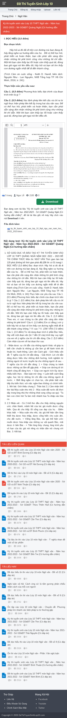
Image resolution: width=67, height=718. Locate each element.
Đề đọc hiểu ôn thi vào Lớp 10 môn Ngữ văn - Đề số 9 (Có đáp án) (36, 597)
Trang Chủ (12, 10)
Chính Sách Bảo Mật (17, 708)
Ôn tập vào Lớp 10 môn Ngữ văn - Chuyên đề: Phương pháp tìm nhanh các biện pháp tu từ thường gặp (36, 608)
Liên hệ (57, 10)
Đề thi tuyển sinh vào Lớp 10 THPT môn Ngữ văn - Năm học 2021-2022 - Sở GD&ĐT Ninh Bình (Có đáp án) (36, 675)
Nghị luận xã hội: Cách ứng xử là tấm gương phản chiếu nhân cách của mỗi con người (36, 585)
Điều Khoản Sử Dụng (17, 703)
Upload (47, 10)
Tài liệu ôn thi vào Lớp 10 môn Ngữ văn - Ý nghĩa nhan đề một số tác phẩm (36, 541)
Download (52, 201)
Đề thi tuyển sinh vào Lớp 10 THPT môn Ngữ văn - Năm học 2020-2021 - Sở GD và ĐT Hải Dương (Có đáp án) (36, 462)
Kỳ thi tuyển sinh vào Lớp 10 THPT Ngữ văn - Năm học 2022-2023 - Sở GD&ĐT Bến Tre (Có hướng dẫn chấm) (36, 552)
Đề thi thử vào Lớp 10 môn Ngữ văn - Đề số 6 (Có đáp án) (35, 473)
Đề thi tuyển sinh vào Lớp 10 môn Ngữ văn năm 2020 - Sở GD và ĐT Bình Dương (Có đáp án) (36, 451)
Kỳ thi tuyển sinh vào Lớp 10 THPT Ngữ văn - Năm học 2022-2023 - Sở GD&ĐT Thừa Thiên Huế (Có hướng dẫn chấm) (36, 505)
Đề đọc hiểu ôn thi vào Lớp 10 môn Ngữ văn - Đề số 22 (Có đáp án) (36, 573)
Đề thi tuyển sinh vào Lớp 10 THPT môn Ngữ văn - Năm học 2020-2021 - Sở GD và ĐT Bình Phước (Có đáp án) (36, 529)
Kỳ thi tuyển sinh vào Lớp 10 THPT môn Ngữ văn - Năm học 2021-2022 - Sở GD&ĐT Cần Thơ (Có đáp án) (36, 518)
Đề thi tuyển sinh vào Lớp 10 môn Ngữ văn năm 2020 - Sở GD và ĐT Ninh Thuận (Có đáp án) (36, 483)
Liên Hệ (10, 699)
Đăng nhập (36, 10)
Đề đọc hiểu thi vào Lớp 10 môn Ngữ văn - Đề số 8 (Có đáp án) (36, 643)
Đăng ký (24, 10)
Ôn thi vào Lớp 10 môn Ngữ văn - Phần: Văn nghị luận (33, 653)
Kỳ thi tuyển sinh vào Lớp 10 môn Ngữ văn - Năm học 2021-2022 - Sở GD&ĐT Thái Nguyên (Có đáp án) (36, 631)
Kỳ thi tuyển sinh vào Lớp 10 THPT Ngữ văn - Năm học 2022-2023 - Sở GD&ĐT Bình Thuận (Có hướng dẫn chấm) (36, 663)
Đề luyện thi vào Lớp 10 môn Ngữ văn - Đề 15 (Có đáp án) (35, 493)
